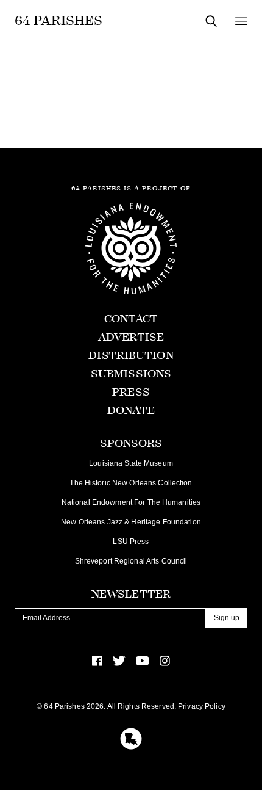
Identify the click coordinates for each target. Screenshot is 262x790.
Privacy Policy (201, 706)
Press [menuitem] (131, 392)
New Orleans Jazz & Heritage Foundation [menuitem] (131, 522)
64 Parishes (58, 20)
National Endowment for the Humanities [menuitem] (131, 502)
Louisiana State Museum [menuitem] (131, 463)
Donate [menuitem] (131, 410)
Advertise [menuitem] (131, 337)
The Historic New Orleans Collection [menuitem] (130, 483)
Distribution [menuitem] (130, 355)
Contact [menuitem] (131, 319)
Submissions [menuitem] (131, 374)
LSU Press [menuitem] (131, 541)
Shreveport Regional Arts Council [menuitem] (131, 561)
